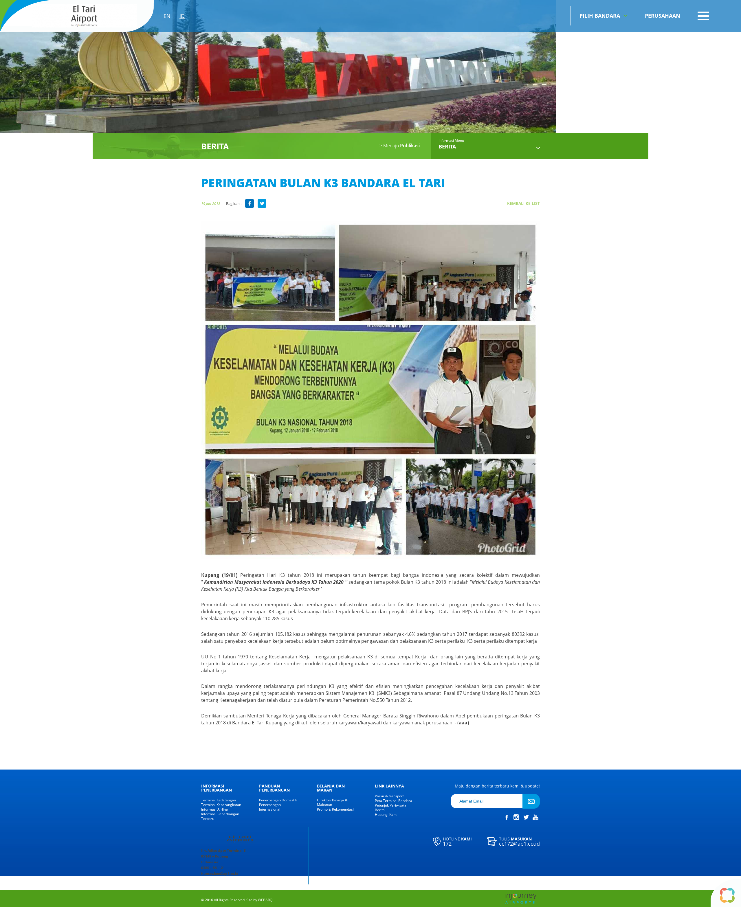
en (167, 16)
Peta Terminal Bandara (393, 800)
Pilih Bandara (599, 15)
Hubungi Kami (386, 814)
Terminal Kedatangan (218, 800)
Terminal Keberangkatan (221, 805)
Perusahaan (662, 15)
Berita (380, 810)
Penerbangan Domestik (278, 800)
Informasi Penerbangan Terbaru (220, 816)
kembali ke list (523, 203)
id (182, 16)
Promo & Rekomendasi (335, 809)
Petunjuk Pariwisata (390, 805)
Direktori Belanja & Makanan (332, 802)
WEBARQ (265, 900)
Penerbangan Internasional (270, 807)
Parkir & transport (389, 796)
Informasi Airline (214, 809)
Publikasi (399, 145)
